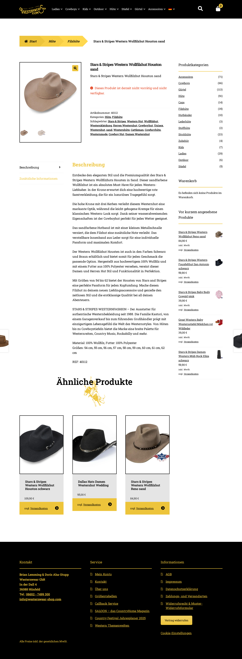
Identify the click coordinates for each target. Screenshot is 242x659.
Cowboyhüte (153, 130)
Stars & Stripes (117, 121)
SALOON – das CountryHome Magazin (122, 611)
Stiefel (125, 9)
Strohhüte (184, 134)
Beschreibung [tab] (29, 167)
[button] (75, 68)
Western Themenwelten (112, 625)
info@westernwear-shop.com (40, 599)
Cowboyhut (145, 125)
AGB (169, 574)
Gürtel (138, 9)
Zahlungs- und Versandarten (186, 596)
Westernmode (99, 134)
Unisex (158, 125)
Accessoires (155, 9)
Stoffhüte (184, 128)
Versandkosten (39, 508)
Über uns (101, 589)
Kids (85, 9)
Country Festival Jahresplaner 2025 (120, 618)
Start (32, 41)
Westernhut (97, 130)
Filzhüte (73, 41)
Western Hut (135, 121)
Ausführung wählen (57, 508)
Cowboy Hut (116, 134)
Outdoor (99, 9)
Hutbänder (185, 115)
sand (109, 130)
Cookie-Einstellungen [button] (176, 633)
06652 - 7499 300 (38, 594)
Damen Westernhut (137, 134)
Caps (181, 102)
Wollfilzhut (151, 121)
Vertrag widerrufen (176, 620)
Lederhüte (184, 121)
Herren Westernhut (125, 125)
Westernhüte (121, 130)
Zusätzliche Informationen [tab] (38, 178)
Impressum (174, 581)
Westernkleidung (101, 125)
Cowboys (71, 9)
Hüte (113, 9)
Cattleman (137, 130)
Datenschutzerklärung (182, 589)
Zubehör (183, 141)
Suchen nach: (200, 9)
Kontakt (101, 581)
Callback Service (106, 603)
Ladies (56, 9)
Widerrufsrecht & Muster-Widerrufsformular (184, 605)
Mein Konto (103, 574)
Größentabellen (106, 596)
